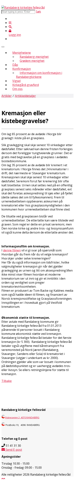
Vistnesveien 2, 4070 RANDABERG (22, 417)
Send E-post (13, 450)
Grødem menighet (32, 61)
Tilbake (6, 381)
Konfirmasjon (21, 69)
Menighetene (21, 53)
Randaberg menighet (34, 57)
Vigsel (16, 81)
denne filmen (12, 250)
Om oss (17, 89)
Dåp (15, 65)
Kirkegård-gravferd (25, 85)
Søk (38, 12)
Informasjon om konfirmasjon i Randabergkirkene (39, 75)
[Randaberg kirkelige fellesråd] (23, 7)
